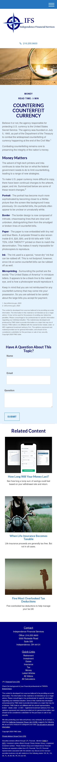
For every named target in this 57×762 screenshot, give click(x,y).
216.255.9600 (30, 43)
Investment (28, 658)
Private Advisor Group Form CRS (14, 736)
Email (10, 373)
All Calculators (28, 678)
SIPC (4, 743)
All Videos (28, 676)
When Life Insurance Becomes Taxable (28, 537)
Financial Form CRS (12, 681)
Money (28, 670)
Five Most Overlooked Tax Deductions (28, 600)
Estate (28, 661)
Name (10, 355)
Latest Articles (28, 673)
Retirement (28, 655)
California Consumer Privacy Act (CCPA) (23, 722)
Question (9, 390)
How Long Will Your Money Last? (28, 476)
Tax (28, 667)
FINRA (44, 741)
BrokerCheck (7, 688)
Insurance (28, 664)
